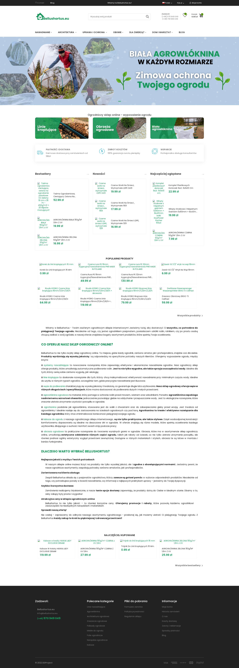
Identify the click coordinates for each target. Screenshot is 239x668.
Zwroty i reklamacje (171, 625)
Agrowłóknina (93, 611)
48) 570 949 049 (171, 16)
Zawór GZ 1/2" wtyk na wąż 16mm (178, 269)
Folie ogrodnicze (95, 635)
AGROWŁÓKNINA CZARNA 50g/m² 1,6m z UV (180, 234)
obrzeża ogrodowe (54, 431)
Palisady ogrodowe (96, 625)
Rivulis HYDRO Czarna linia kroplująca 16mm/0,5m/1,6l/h (54, 297)
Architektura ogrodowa (98, 616)
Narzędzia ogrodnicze (97, 640)
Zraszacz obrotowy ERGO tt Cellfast (175, 297)
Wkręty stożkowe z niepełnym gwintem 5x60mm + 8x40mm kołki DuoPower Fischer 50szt (183, 210)
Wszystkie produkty (190, 315)
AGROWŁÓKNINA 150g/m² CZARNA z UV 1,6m (96, 550)
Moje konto (167, 606)
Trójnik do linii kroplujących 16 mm (137, 546)
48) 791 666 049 (171, 19)
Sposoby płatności (171, 630)
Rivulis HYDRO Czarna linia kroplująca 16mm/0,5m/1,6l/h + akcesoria (95, 300)
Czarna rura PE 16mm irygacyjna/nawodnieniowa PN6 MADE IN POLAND (95, 276)
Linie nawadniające (96, 606)
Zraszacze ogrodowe (97, 621)
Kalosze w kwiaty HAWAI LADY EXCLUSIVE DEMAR (54, 550)
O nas (165, 616)
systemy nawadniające (56, 365)
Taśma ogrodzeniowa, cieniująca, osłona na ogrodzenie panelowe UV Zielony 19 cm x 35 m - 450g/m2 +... (65, 195)
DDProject (47, 662)
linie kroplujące (51, 377)
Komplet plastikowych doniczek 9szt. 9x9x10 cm (181, 186)
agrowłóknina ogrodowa (56, 394)
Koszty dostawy (169, 621)
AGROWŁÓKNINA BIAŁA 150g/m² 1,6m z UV (67, 221)
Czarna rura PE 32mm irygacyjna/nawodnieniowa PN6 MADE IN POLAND (136, 276)
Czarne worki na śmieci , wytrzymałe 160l (123, 204)
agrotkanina (50, 407)
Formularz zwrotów (133, 606)
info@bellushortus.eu (47, 613)
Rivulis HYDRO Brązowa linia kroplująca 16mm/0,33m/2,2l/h (136, 297)
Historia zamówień (171, 611)
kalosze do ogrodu (53, 419)
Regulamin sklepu (132, 616)
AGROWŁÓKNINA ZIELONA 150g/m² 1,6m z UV (177, 550)
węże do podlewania (54, 386)
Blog (164, 635)
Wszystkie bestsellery (189, 565)
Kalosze (90, 645)
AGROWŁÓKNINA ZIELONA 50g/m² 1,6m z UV (65, 238)
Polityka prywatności (134, 611)
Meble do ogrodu (95, 630)
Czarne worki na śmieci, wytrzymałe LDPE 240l (122, 186)
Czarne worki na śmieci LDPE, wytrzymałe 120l (125, 222)
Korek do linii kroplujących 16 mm (56, 269)
